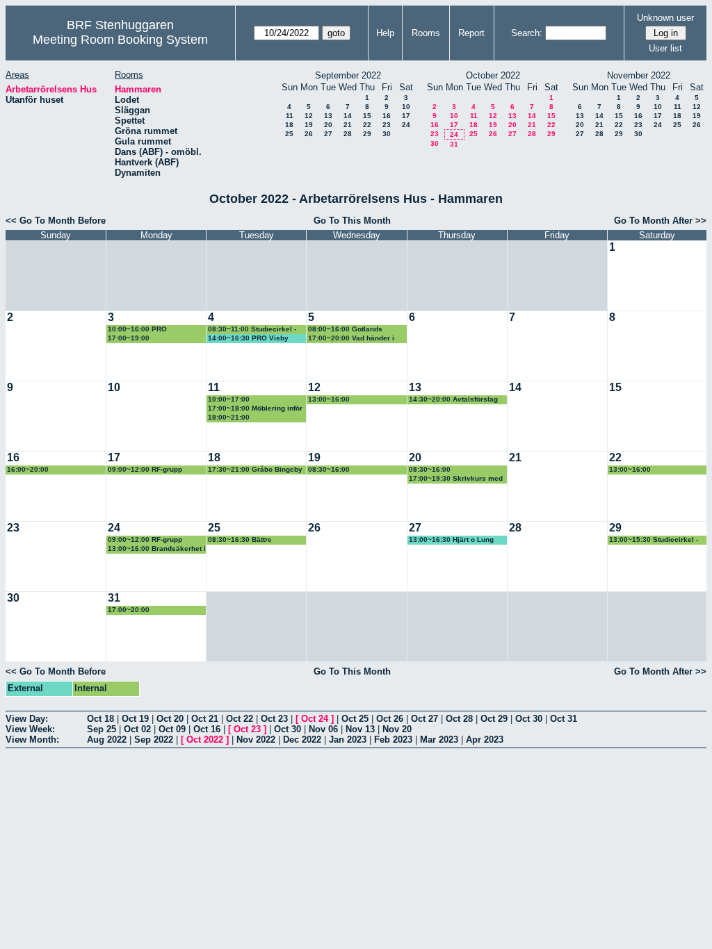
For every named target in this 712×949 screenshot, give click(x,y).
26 (309, 134)
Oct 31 (563, 718)
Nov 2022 (255, 739)
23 (386, 125)
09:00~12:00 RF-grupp (145, 469)
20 (328, 125)
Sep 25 (101, 729)
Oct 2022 (204, 739)
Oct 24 (314, 718)
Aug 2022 (107, 739)
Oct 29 (494, 718)
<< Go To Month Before (56, 220)
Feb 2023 (393, 739)
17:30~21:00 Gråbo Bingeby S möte (255, 469)
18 (289, 125)
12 (309, 115)
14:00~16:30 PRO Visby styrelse (248, 338)
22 (367, 125)
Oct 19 (135, 718)
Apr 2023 (484, 739)
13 (328, 115)
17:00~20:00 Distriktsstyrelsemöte (144, 610)
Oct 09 (172, 729)
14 (347, 115)
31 (454, 144)
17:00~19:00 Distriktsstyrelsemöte (144, 338)
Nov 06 (323, 729)
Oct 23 (274, 718)
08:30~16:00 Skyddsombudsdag (340, 469)
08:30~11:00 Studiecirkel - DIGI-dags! (252, 329)
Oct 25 (355, 718)
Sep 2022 (153, 739)
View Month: (32, 739)
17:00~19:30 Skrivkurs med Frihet (456, 479)
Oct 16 (206, 729)
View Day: (27, 718)
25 (289, 134)
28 (347, 134)
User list (665, 48)
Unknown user (665, 18)
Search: (526, 33)
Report (471, 33)
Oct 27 (424, 718)
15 (367, 115)
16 (386, 115)
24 (406, 125)
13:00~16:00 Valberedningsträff (339, 399)
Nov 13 (360, 729)
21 (347, 125)
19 (309, 125)
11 (289, 115)
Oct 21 (204, 718)
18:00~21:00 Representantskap (239, 417)
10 (406, 106)
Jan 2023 (347, 739)
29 (367, 134)
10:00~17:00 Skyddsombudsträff (241, 399)
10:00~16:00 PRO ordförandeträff (137, 329)
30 (386, 134)
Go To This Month (352, 220)
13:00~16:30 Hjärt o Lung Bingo (451, 540)
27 (328, 134)
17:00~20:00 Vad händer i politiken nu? (351, 338)
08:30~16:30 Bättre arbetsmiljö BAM (240, 540)
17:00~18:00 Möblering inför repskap (255, 408)
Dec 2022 (302, 739)
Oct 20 (170, 718)
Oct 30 (528, 718)
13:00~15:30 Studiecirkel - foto (653, 540)
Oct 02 (137, 729)
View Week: (30, 729)
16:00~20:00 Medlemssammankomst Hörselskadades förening (49, 469)
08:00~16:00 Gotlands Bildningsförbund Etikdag (351, 329)
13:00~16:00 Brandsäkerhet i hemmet (157, 549)
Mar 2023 (439, 739)
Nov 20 (397, 729)
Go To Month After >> (660, 220)
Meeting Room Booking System (120, 40)
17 (406, 115)
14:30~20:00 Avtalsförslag (453, 399)
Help (385, 33)
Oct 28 (459, 718)
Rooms (426, 33)
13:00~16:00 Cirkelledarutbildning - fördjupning (646, 469)
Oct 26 (389, 718)
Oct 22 (239, 718)
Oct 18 (100, 718)
